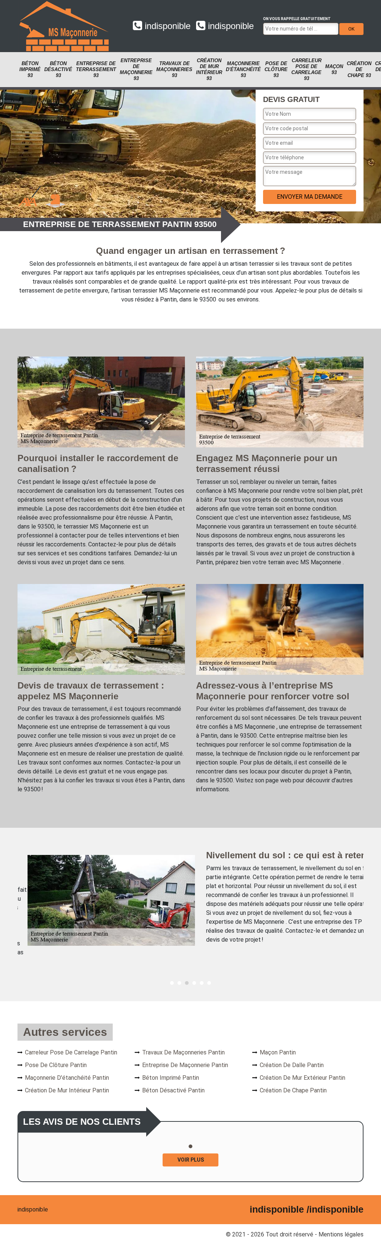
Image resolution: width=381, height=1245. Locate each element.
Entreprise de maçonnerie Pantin (185, 1065)
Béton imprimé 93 (30, 69)
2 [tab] (179, 983)
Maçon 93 (334, 69)
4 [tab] (194, 983)
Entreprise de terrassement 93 (96, 69)
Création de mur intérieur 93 (209, 69)
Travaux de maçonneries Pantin (183, 1052)
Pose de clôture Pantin (56, 1065)
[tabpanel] (190, 900)
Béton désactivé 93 (58, 69)
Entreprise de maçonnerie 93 (136, 69)
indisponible (166, 26)
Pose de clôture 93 (276, 69)
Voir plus (190, 1160)
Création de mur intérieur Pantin (67, 1090)
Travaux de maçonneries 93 (174, 69)
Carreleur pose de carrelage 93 (306, 69)
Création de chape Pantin (293, 1090)
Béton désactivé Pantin (173, 1090)
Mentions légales (341, 1234)
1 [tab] (172, 983)
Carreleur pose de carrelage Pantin (71, 1052)
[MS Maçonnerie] (64, 26)
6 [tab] (209, 983)
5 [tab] (202, 983)
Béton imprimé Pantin (170, 1077)
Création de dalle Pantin (292, 1065)
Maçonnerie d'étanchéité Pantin (67, 1077)
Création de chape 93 (359, 69)
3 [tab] (187, 983)
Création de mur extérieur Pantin (302, 1077)
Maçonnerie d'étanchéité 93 (243, 69)
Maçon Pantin (278, 1052)
